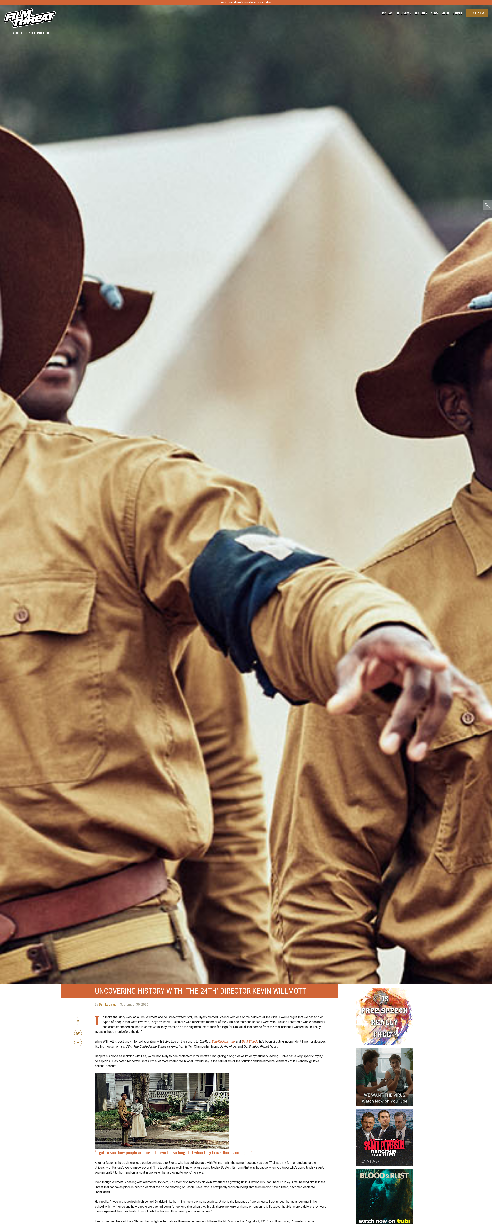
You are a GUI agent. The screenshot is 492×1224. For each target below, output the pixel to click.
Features (421, 13)
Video (445, 13)
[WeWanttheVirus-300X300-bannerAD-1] (384, 1049)
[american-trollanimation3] (384, 989)
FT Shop (477, 13)
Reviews (387, 13)
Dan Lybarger (108, 1004)
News (434, 13)
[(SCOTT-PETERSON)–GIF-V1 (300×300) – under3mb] (384, 1110)
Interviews (403, 13)
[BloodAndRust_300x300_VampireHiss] (384, 1170)
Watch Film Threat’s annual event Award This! (246, 2)
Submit (457, 13)
